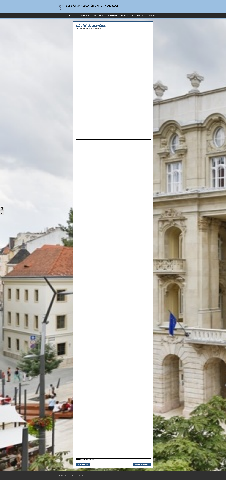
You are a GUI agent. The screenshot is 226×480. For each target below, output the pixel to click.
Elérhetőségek (153, 16)
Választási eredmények (141, 464)
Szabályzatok (84, 16)
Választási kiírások (83, 464)
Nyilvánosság (99, 16)
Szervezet (71, 16)
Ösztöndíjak (112, 16)
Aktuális (79, 28)
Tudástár (140, 16)
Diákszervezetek (127, 16)
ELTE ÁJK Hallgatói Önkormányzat (92, 5)
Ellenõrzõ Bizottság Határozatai (92, 28)
